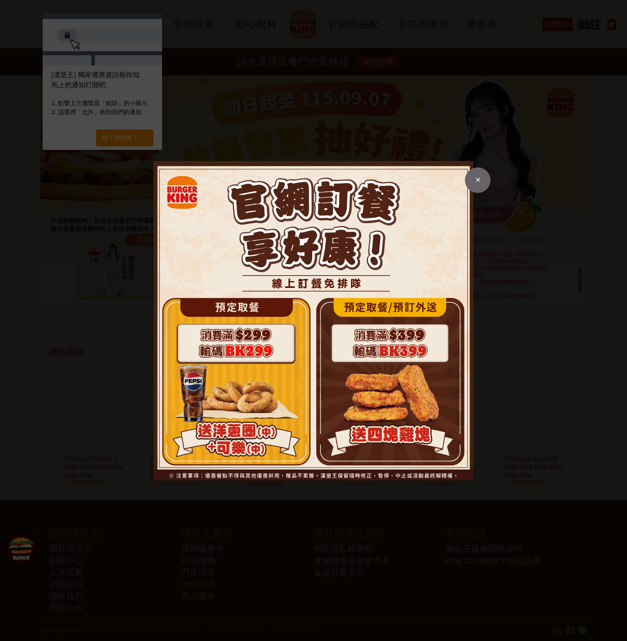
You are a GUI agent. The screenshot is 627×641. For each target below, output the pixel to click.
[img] (313, 320)
